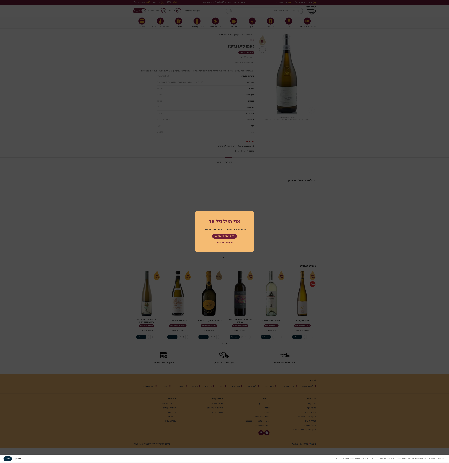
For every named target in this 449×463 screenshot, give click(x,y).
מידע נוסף (17, 459)
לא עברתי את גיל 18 (224, 242)
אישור (8, 459)
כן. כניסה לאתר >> (224, 236)
